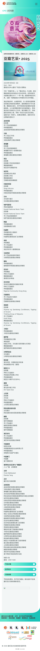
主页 (16, 616)
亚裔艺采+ (17, 53)
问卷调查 (8, 574)
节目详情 (8, 564)
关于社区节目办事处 (25, 616)
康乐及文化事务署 (7, 616)
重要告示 (25, 618)
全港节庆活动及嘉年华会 (9, 53)
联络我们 (4, 618)
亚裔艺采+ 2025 (24, 53)
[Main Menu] (36, 4)
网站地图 (12, 618)
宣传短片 (8, 569)
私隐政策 (32, 618)
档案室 (18, 618)
